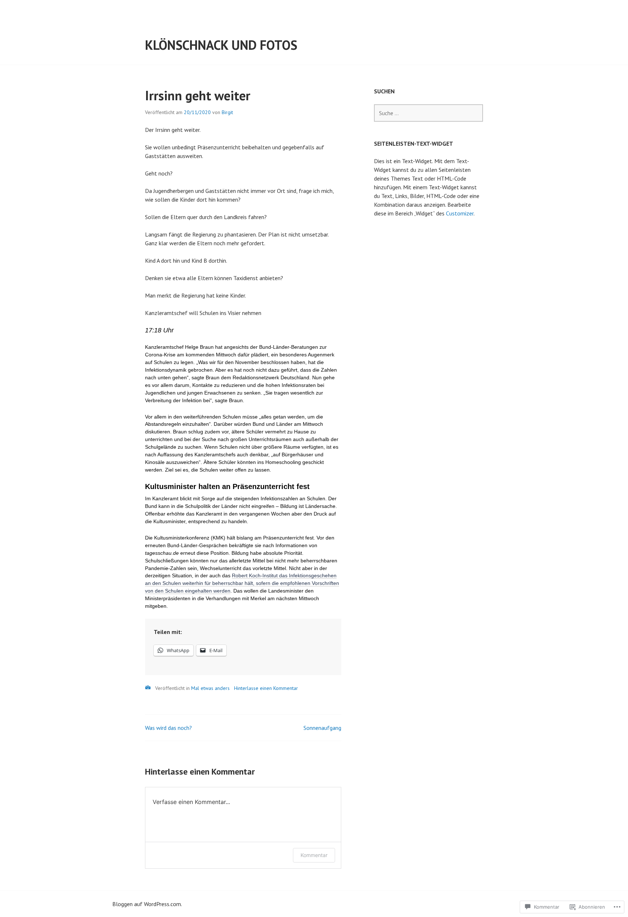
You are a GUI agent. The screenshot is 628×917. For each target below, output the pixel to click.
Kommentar (314, 855)
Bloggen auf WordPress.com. (147, 904)
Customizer (460, 213)
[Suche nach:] (428, 113)
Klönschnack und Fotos (221, 44)
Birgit (227, 112)
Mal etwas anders (210, 688)
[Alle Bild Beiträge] (148, 687)
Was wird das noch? (168, 727)
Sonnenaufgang (322, 727)
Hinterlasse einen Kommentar (266, 688)
